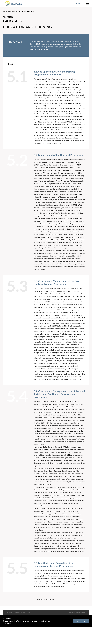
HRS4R (29, 612)
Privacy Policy (20, 612)
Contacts (9, 612)
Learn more (7, 623)
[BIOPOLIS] (13, 3)
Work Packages (12, 11)
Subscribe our (77, 612)
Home (5, 11)
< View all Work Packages (46, 599)
